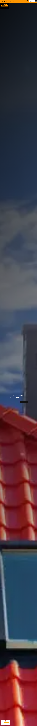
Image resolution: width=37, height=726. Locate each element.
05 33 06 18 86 (4, 1)
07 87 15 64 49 (11, 1)
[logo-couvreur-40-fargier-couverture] (4, 6)
